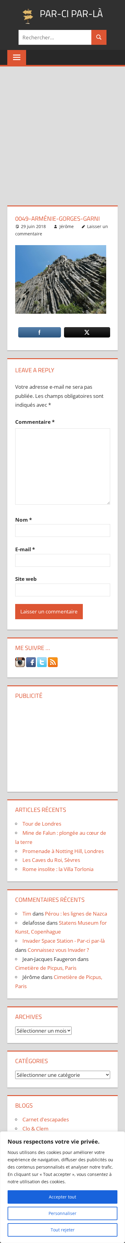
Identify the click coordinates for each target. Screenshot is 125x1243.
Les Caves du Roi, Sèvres (51, 859)
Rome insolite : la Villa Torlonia (57, 869)
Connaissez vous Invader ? (58, 949)
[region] (62, 1187)
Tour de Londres (41, 823)
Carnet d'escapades (45, 1119)
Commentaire (35, 421)
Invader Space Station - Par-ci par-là (63, 940)
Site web (26, 578)
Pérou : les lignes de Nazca (76, 913)
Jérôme (66, 226)
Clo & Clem (35, 1128)
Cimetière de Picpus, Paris (45, 967)
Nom (23, 519)
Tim (26, 913)
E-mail (25, 549)
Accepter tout (62, 1197)
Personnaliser (62, 1213)
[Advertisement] (62, 132)
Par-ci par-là (71, 13)
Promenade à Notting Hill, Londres (63, 851)
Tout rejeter (63, 1230)
